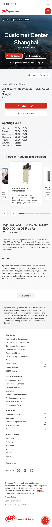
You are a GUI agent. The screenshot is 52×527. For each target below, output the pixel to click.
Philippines (10, 445)
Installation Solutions (14, 401)
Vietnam (9, 456)
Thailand (9, 452)
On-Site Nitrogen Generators (17, 357)
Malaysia (9, 442)
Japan (8, 459)
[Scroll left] (4, 213)
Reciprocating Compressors (17, 339)
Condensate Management (16, 394)
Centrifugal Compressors (16, 349)
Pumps (8, 360)
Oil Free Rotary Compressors (17, 342)
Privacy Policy (10, 497)
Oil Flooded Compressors (16, 346)
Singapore (10, 449)
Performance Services (15, 384)
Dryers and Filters (13, 353)
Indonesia (10, 438)
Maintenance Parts (13, 405)
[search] (48, 4)
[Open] (48, 11)
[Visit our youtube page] (25, 470)
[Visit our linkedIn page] (18, 470)
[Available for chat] (45, 520)
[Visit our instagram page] (31, 470)
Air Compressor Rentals (15, 398)
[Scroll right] (13, 213)
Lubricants (10, 391)
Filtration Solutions (13, 387)
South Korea (11, 463)
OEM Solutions (12, 371)
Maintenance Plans (13, 380)
